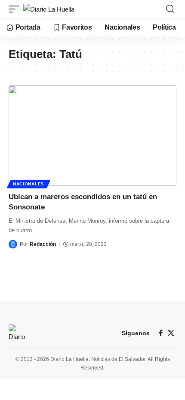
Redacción (43, 244)
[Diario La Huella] (48, 9)
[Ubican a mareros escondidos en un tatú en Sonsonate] (92, 135)
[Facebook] (161, 333)
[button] (16, 9)
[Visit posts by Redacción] (13, 244)
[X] (171, 333)
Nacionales (28, 184)
